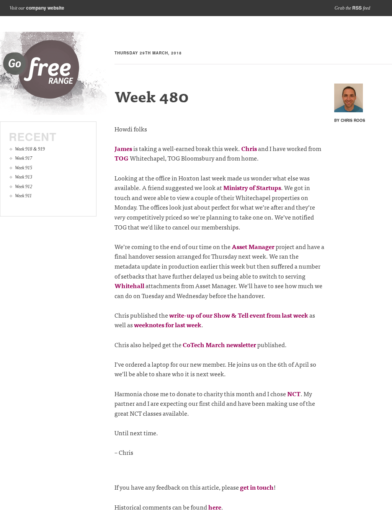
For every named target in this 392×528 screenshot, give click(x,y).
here (214, 507)
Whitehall (129, 285)
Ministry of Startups (252, 187)
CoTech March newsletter (219, 344)
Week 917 (23, 158)
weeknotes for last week (167, 325)
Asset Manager (253, 246)
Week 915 (23, 168)
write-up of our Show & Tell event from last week (238, 315)
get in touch (257, 487)
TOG (121, 158)
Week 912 (23, 186)
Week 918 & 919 (30, 149)
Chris (249, 148)
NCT (294, 393)
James (123, 148)
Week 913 (23, 177)
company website (45, 7)
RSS (357, 7)
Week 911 (23, 195)
